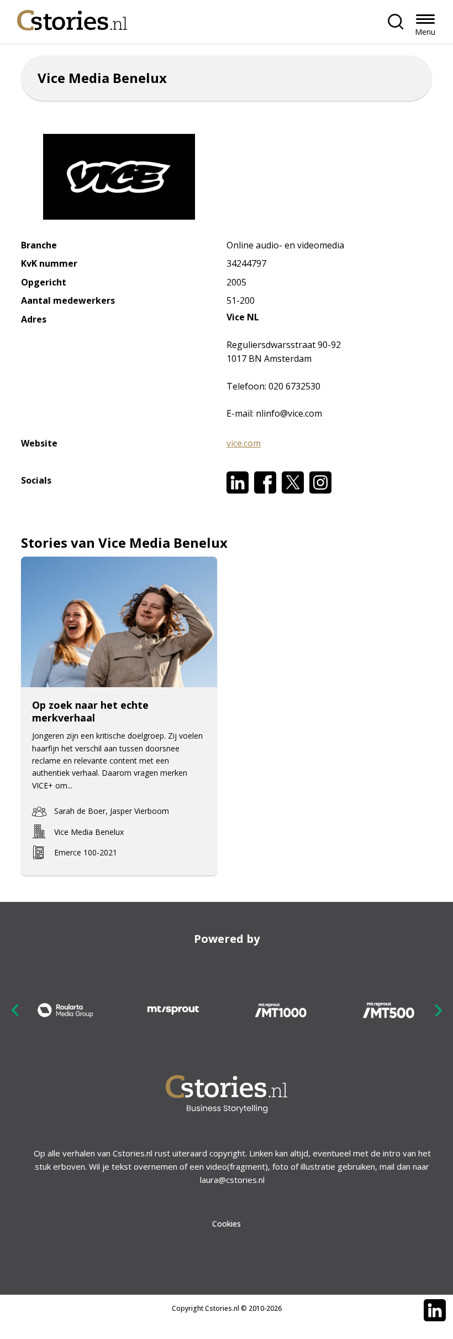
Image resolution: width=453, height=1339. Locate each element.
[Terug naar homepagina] (72, 17)
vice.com (244, 443)
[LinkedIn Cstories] (435, 1310)
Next (438, 1010)
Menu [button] (425, 32)
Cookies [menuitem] (226, 1223)
